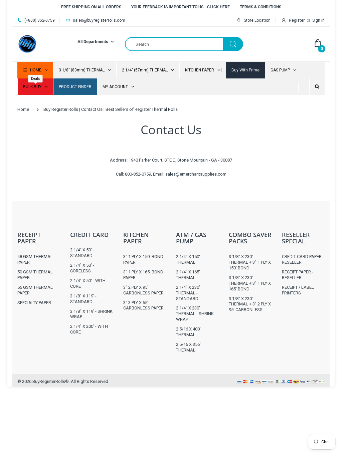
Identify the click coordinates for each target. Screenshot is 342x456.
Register (297, 20)
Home (23, 109)
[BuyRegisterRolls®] (27, 43)
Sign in (318, 20)
